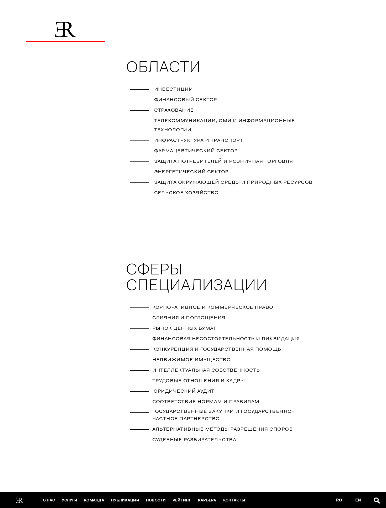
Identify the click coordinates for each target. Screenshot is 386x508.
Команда (94, 500)
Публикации (125, 500)
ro (339, 500)
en (358, 500)
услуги (69, 500)
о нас (49, 500)
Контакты (234, 500)
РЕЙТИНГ (182, 500)
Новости (156, 500)
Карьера (207, 500)
